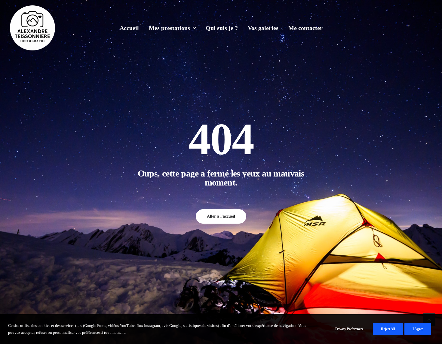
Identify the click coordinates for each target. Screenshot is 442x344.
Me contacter (305, 28)
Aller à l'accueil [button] (221, 216)
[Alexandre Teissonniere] (32, 27)
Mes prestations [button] (169, 28)
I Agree (418, 329)
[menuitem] (129, 28)
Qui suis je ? (222, 28)
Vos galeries (263, 28)
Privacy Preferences (349, 329)
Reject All (388, 329)
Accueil (129, 28)
